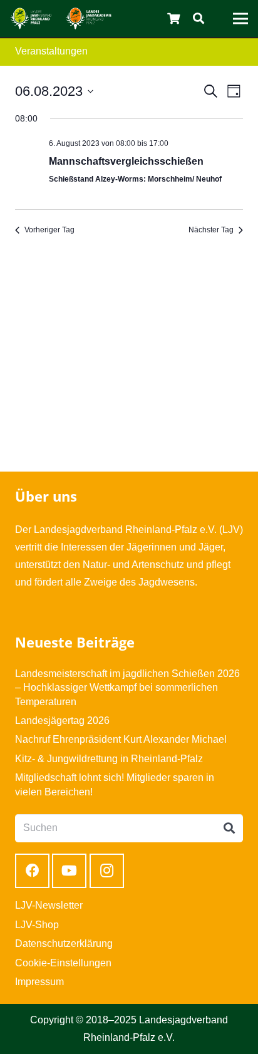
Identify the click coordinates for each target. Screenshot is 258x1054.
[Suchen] (198, 18)
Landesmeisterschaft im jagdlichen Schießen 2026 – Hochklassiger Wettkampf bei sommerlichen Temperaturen (127, 687)
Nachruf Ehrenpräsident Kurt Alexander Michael (121, 739)
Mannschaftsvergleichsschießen (126, 161)
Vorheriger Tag (49, 229)
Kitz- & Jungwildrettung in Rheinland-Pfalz (109, 758)
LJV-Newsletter (49, 905)
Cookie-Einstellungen (63, 963)
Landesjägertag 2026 (62, 720)
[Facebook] (32, 871)
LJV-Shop (37, 924)
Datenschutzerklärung (64, 943)
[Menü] (240, 18)
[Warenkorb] (174, 18)
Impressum (39, 981)
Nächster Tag (211, 229)
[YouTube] (69, 871)
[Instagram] (107, 871)
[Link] (31, 18)
